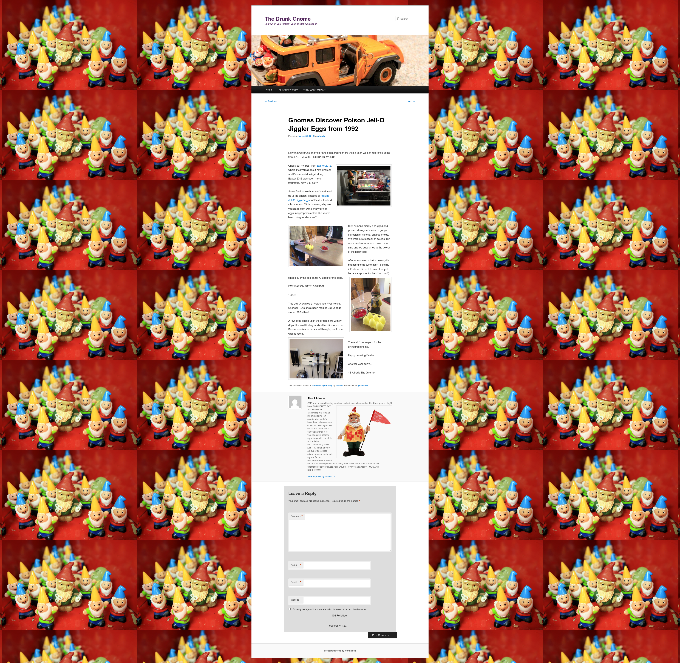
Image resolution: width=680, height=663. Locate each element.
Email (296, 582)
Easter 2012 (324, 165)
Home (269, 89)
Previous (271, 101)
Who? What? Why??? (314, 89)
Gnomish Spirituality (322, 385)
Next (411, 101)
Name (296, 565)
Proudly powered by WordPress (340, 650)
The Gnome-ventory (287, 89)
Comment (297, 516)
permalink (363, 385)
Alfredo (321, 136)
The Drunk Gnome (288, 18)
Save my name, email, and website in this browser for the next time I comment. (330, 609)
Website (295, 599)
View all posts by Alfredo (321, 476)
